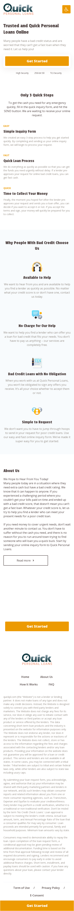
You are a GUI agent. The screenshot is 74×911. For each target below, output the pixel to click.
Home (25, 677)
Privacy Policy (51, 888)
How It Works (29, 684)
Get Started (37, 61)
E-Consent (37, 895)
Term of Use (21, 888)
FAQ (51, 684)
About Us (46, 677)
